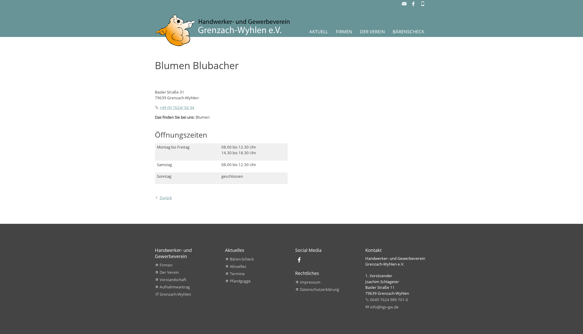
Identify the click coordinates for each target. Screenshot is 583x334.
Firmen (166, 265)
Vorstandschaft (173, 279)
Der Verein (169, 272)
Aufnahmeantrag (175, 287)
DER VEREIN (372, 31)
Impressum (310, 282)
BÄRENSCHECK (408, 31)
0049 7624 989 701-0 (389, 299)
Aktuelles (238, 266)
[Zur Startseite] (229, 30)
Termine (237, 273)
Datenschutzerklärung (319, 289)
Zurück (166, 197)
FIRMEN (344, 31)
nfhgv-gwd (383, 307)
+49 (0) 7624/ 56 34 (177, 107)
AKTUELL (318, 31)
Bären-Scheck (242, 259)
